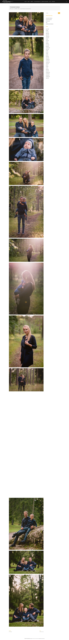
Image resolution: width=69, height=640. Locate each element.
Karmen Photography (27, 638)
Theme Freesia (34, 638)
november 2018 (47, 73)
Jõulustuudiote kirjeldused (49, 18)
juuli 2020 (47, 50)
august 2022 (47, 37)
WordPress (37, 638)
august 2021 (47, 40)
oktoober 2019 (47, 60)
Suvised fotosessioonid (49, 19)
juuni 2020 (47, 52)
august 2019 (47, 63)
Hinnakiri (32, 1)
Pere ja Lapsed (20, 8)
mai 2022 (47, 39)
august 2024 (47, 33)
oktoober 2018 (47, 75)
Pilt (16, 8)
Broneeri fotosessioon (44, 1)
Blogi (50, 1)
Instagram (53, 1)
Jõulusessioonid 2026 (37, 1)
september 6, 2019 (13, 8)
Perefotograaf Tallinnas (28, 8)
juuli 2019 (47, 65)
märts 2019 (47, 69)
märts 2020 (47, 56)
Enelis (46, 22)
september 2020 (48, 47)
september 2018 (48, 76)
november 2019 (47, 59)
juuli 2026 (47, 30)
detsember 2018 (48, 72)
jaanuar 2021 (47, 46)
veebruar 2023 (47, 36)
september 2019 (48, 62)
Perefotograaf (23, 8)
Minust (29, 1)
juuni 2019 (47, 66)
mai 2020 (47, 53)
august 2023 (47, 34)
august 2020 (47, 49)
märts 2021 (47, 43)
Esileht (26, 1)
